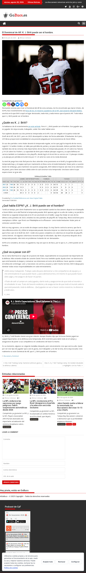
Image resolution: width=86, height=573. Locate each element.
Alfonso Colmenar (25, 38)
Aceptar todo (48, 562)
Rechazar (61, 562)
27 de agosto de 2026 (11, 395)
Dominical (15, 356)
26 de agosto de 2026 (38, 395)
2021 (4, 184)
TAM (11, 184)
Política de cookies (11, 568)
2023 (4, 190)
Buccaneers (7, 356)
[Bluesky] (17, 104)
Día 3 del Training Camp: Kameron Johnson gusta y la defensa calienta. (22, 364)
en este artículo (34, 126)
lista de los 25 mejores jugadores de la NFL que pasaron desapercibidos (54, 111)
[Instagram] (9, 104)
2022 (4, 187)
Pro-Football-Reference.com (19, 198)
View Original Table (36, 198)
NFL (74, 424)
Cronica (69, 424)
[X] (13, 104)
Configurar (75, 562)
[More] (26, 104)
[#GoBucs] (4, 23)
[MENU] (83, 23)
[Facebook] (22, 104)
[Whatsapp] (4, 104)
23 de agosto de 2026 (66, 397)
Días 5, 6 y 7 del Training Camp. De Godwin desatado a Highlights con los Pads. (63, 364)
